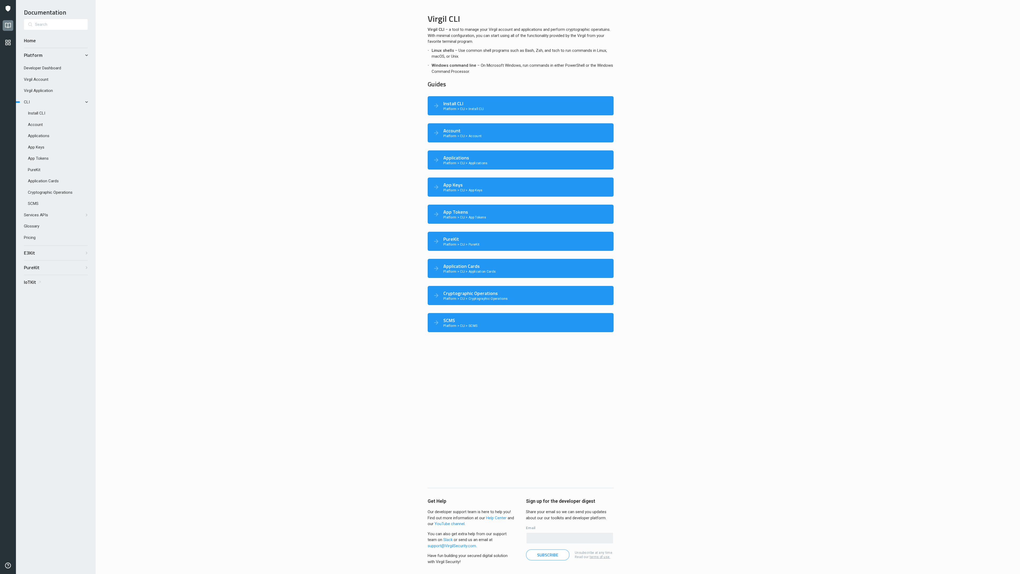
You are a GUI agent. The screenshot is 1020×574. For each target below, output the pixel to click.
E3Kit (29, 252)
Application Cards (43, 181)
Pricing (30, 237)
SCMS (33, 203)
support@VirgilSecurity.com (452, 545)
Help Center (496, 518)
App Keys (36, 147)
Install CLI (36, 113)
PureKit (34, 169)
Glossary (31, 226)
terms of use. (600, 557)
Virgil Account (36, 79)
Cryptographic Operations (50, 192)
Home (30, 40)
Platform (33, 55)
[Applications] (8, 42)
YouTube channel (450, 523)
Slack (448, 539)
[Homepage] (8, 8)
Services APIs (36, 215)
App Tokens (38, 158)
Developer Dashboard (42, 68)
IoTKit (30, 282)
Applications (38, 135)
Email (531, 527)
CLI (27, 102)
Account (35, 124)
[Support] (8, 565)
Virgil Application (38, 90)
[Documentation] (8, 25)
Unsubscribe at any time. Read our (594, 555)
